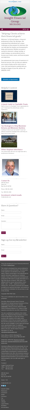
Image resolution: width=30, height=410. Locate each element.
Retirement (4, 391)
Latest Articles (5, 403)
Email (2, 215)
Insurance (3, 396)
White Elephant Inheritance (12, 150)
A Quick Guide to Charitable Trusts (14, 104)
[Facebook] (2, 386)
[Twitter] (3, 386)
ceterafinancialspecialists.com (9, 332)
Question (3, 221)
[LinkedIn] (5, 386)
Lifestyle (3, 401)
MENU (25, 29)
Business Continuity (19, 339)
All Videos (3, 405)
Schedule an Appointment (10, 79)
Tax (2, 398)
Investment (4, 392)
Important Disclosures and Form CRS (17, 341)
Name (2, 210)
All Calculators (5, 407)
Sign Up (4, 256)
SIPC (6, 306)
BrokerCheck (11, 265)
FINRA (3, 306)
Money (3, 400)
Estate (3, 394)
